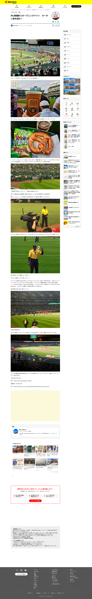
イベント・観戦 (66, 110)
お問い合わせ (72, 581)
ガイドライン (72, 574)
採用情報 (71, 579)
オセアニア (69, 46)
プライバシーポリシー (73, 571)
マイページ (55, 582)
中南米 (68, 42)
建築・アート (72, 104)
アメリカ (17, 9)
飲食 (66, 104)
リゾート (68, 54)
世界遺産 (72, 110)
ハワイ (68, 50)
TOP (11, 9)
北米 (14, 9)
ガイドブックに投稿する (74, 577)
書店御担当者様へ (73, 576)
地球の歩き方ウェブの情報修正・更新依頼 (22, 536)
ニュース (53, 575)
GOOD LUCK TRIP (55, 584)
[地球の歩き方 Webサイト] (10, 2)
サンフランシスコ (22, 9)
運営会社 (71, 569)
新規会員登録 (55, 580)
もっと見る (77, 226)
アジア (68, 58)
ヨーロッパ (69, 34)
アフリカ (68, 66)
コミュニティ (65, 7)
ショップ (77, 115)
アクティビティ (66, 115)
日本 (68, 70)
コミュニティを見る (76, 6)
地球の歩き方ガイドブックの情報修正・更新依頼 (23, 538)
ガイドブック (53, 7)
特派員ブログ (41, 7)
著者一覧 (53, 577)
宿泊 (77, 104)
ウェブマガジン (28, 7)
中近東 (68, 62)
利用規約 (71, 572)
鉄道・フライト (72, 116)
